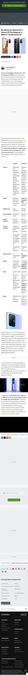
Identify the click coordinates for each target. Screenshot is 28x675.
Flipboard (17, 57)
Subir (22, 614)
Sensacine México (18, 663)
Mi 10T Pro (12, 413)
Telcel (15, 598)
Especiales (17, 586)
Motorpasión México (19, 667)
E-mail (20, 57)
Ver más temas (5, 603)
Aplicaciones (17, 589)
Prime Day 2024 (5, 593)
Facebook (12, 57)
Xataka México (5, 661)
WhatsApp (20, 23)
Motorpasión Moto (18, 642)
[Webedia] (5, 615)
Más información (22, 673)
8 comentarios (6, 57)
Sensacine (16, 631)
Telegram (19, 568)
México (16, 596)
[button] (10, 67)
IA (25, 23)
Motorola (14, 23)
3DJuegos (16, 622)
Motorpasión (17, 640)
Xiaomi (22, 434)
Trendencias (4, 649)
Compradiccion (5, 653)
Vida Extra (16, 624)
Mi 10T (5, 413)
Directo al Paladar (6, 640)
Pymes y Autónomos (19, 651)
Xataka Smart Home (6, 628)
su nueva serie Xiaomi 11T (18, 140)
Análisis (16, 583)
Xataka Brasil (4, 663)
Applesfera (4, 626)
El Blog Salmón (17, 649)
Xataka (3, 622)
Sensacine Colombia (19, 665)
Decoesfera (4, 651)
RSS (22, 568)
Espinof (16, 633)
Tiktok (5, 571)
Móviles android (5, 596)
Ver (14, 500)
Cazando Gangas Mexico (7, 586)
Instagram (16, 568)
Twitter (15, 57)
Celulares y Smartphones (13, 434)
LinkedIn (3, 571)
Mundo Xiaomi (5, 630)
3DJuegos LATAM (18, 661)
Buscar (26, 609)
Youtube (13, 568)
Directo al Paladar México (7, 667)
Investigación (5, 583)
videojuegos (4, 598)
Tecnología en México (19, 593)
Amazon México (6, 23)
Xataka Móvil (4, 624)
